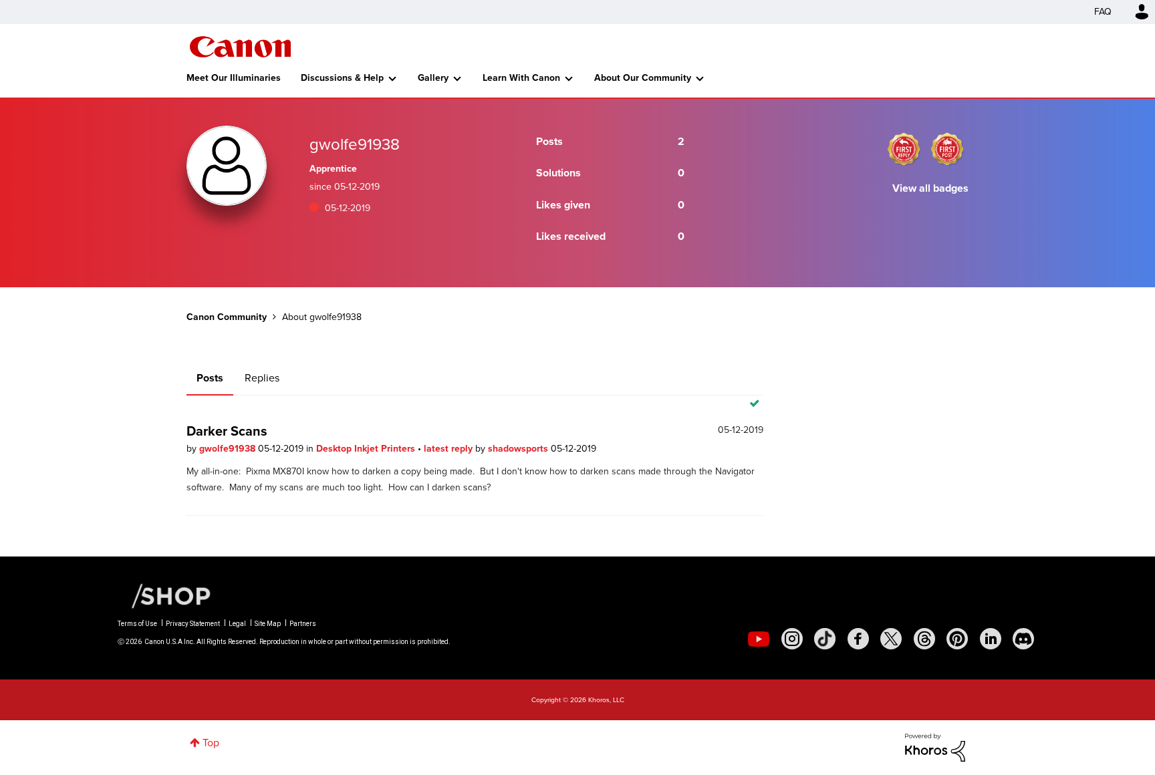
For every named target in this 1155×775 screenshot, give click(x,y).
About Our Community (642, 78)
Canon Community (240, 46)
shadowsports (519, 449)
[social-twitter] (891, 638)
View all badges (930, 188)
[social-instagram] (792, 638)
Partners (302, 623)
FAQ (1103, 12)
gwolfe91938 (228, 449)
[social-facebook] (858, 638)
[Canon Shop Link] (164, 595)
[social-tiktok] (825, 638)
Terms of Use (137, 623)
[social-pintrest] (957, 638)
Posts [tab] (210, 377)
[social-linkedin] (990, 638)
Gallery (433, 78)
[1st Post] (947, 149)
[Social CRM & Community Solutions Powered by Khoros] (935, 746)
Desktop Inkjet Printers (367, 449)
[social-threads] (924, 638)
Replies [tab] (262, 377)
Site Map (268, 623)
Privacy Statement (193, 623)
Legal (237, 623)
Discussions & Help (342, 78)
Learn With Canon (521, 78)
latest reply (449, 449)
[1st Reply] (903, 149)
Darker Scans (226, 431)
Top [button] (211, 742)
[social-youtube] (758, 638)
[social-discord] (1023, 638)
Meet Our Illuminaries (233, 78)
